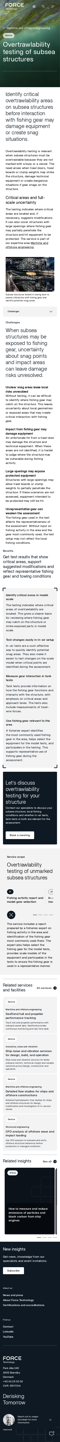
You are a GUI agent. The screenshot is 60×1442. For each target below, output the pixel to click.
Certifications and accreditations (23, 1305)
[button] (28, 1420)
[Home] (14, 6)
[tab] (26, 896)
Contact (8, 1326)
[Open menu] (53, 7)
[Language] (34, 7)
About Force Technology (18, 1300)
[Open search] (43, 7)
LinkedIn (8, 1331)
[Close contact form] (50, 1420)
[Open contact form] (51, 1433)
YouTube (8, 1337)
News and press (13, 1295)
